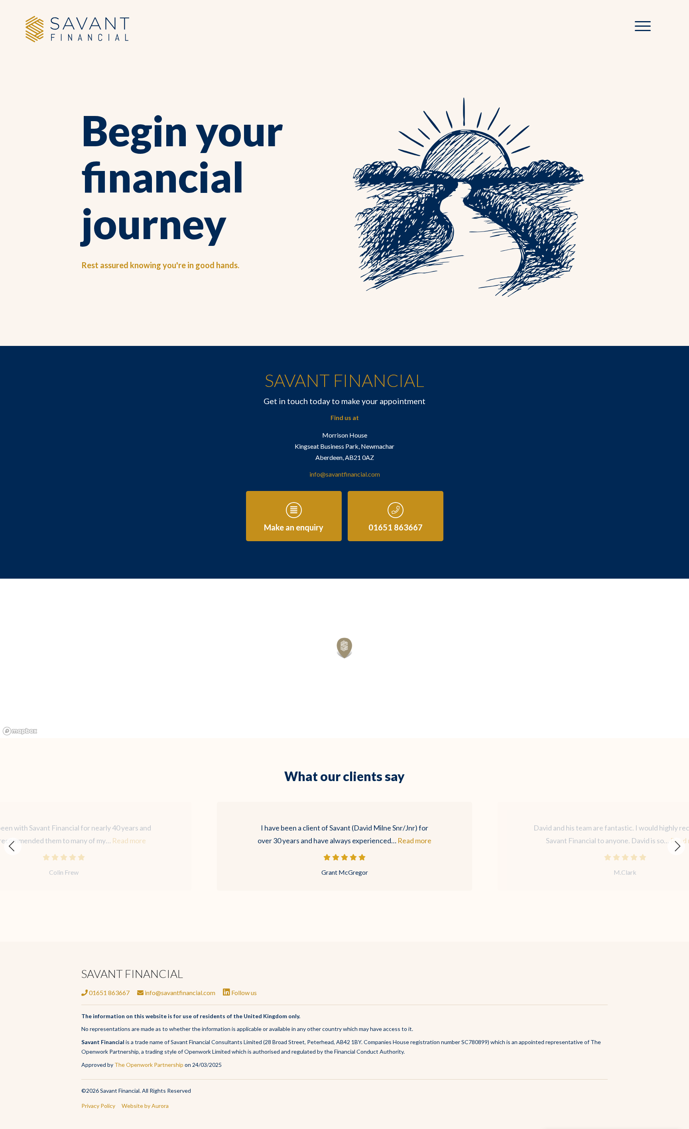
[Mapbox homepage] (19, 731)
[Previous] (13, 846)
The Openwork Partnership (148, 1064)
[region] (344, 658)
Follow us (243, 992)
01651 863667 (395, 527)
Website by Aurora (145, 1105)
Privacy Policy (98, 1105)
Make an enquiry (293, 527)
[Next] (676, 846)
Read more (414, 840)
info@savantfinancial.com (344, 474)
